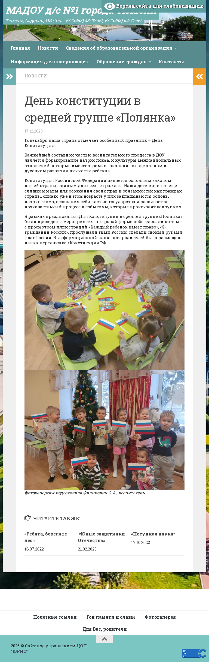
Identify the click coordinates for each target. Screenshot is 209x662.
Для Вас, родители (104, 629)
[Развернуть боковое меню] (9, 76)
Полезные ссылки (55, 617)
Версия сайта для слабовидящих (159, 5)
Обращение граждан (122, 61)
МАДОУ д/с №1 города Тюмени (80, 9)
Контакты (171, 61)
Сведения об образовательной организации (119, 48)
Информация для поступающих (50, 61)
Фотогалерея (160, 617)
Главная (20, 48)
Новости (48, 48)
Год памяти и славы (111, 617)
